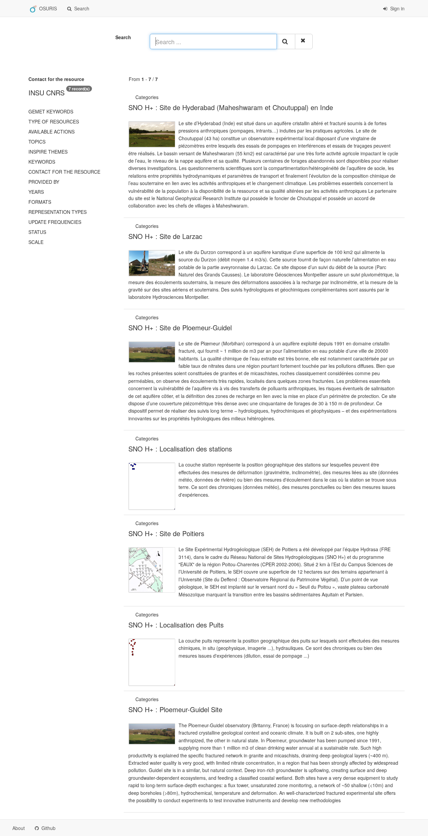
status (37, 232)
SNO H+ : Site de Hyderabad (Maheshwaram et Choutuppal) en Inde (230, 107)
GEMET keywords (50, 111)
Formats (39, 201)
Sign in (397, 8)
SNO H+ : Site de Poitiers (166, 533)
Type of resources (53, 121)
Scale (35, 242)
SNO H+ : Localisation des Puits (176, 625)
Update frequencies (54, 222)
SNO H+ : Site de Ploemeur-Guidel (180, 327)
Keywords (41, 161)
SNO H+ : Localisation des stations (180, 448)
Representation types (57, 211)
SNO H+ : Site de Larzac (165, 236)
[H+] (160, 97)
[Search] (286, 41)
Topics (36, 141)
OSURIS (47, 8)
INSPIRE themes (48, 151)
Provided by (43, 181)
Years (36, 191)
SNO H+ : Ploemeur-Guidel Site (175, 709)
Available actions (51, 131)
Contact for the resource (64, 171)
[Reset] (304, 41)
